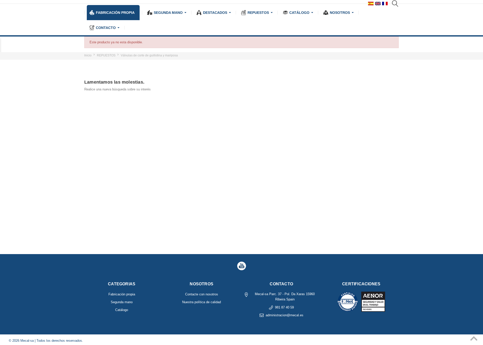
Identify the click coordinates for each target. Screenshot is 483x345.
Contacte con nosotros (201, 294)
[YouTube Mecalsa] (241, 266)
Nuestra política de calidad (201, 302)
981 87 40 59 (284, 307)
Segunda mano (122, 302)
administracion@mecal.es (284, 315)
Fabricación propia (121, 294)
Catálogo (121, 310)
